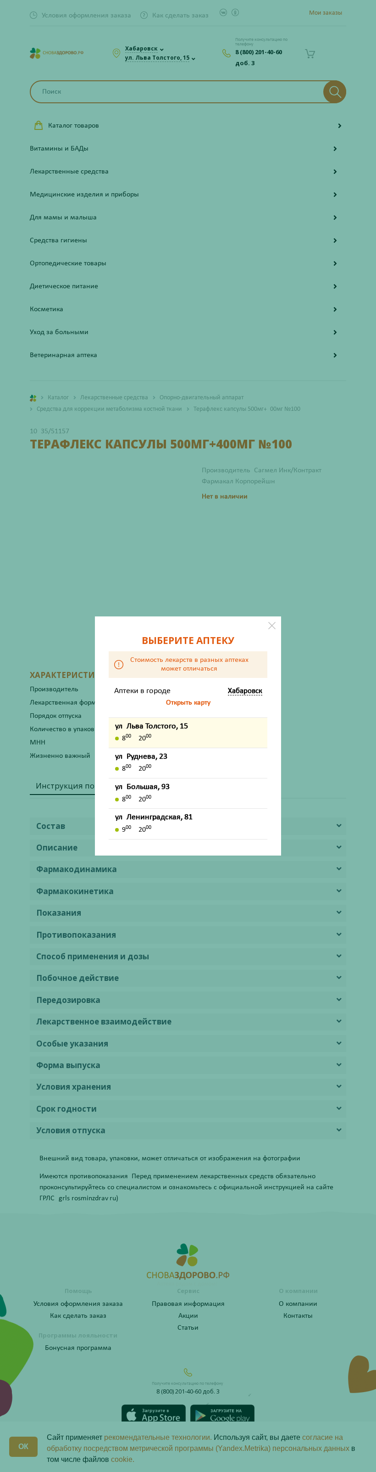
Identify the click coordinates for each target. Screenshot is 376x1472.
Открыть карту (188, 702)
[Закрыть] (272, 625)
